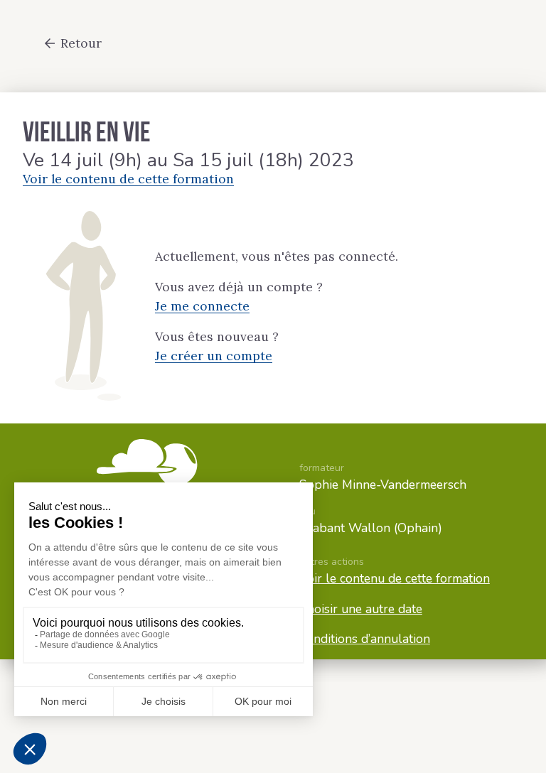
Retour (81, 43)
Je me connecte (202, 306)
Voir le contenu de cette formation (128, 179)
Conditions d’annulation (364, 638)
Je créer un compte (213, 355)
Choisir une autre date (360, 608)
